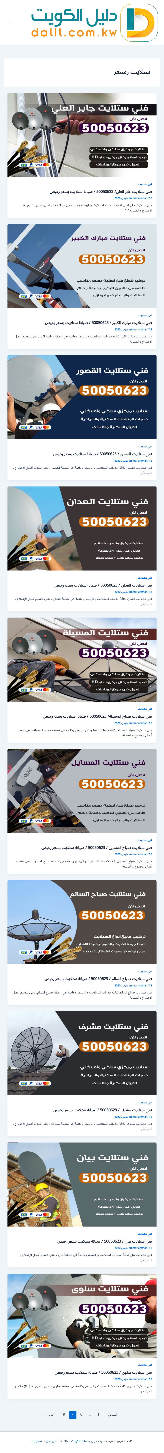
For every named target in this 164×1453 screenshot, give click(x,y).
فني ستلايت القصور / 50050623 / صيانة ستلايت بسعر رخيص (102, 454)
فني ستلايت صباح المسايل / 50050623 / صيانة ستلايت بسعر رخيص (96, 848)
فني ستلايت (145, 184)
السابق (114, 1414)
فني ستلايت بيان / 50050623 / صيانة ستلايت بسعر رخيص (104, 1241)
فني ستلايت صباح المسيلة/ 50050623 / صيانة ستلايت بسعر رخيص (97, 716)
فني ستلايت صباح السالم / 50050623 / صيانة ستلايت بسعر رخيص (98, 979)
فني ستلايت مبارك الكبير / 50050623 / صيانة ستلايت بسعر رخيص (98, 323)
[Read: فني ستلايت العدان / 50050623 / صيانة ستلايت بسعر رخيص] (82, 528)
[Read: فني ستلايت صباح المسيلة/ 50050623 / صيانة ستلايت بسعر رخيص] (82, 659)
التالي (48, 1414)
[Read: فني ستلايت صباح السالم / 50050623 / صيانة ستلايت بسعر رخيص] (82, 922)
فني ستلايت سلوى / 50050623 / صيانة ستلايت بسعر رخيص (103, 1372)
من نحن (51, 1441)
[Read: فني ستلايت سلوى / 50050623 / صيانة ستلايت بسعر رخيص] (82, 1315)
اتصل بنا (37, 1441)
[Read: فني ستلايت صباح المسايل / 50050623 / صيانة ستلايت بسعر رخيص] (82, 791)
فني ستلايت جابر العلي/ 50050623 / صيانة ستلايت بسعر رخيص (101, 192)
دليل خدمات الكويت (84, 1441)
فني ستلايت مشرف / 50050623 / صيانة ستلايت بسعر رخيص (102, 1110)
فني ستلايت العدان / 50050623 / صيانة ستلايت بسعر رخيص (103, 585)
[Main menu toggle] (8, 22)
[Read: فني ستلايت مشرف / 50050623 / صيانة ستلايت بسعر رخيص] (82, 1053)
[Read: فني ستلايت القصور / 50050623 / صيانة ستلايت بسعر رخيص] (82, 397)
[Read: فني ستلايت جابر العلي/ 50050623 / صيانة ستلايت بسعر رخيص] (82, 135)
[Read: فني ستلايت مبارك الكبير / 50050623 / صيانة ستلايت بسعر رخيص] (82, 266)
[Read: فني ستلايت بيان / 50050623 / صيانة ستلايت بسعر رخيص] (82, 1184)
